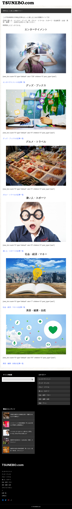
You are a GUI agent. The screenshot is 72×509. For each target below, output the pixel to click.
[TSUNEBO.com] (18, 3)
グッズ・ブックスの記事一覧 (13, 138)
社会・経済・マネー (45, 395)
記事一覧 (4, 493)
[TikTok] (11, 500)
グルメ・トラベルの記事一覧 (13, 195)
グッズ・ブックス (44, 383)
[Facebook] (3, 500)
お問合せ (4, 495)
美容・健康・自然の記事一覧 (13, 363)
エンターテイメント (45, 379)
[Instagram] (8, 500)
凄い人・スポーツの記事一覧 (13, 251)
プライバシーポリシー (7, 489)
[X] (6, 500)
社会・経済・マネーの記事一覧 (14, 307)
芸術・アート (43, 403)
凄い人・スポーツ (44, 391)
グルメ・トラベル (44, 387)
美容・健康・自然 (44, 399)
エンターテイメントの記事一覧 (14, 82)
